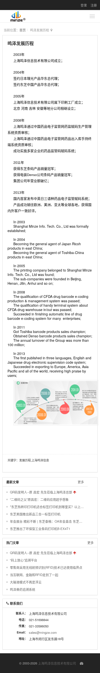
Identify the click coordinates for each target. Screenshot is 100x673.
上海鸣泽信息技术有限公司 (57, 663)
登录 (84, 5)
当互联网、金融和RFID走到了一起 (34, 574)
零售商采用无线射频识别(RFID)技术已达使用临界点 (46, 567)
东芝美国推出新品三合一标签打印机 (35, 514)
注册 (94, 5)
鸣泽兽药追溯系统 (22, 589)
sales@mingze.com (43, 632)
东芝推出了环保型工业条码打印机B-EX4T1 (40, 528)
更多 (81, 481)
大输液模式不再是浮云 (26, 582)
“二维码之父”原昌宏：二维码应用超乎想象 (39, 499)
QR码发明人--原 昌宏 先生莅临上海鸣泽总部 (41, 492)
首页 (22, 30)
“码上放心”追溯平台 (23, 560)
